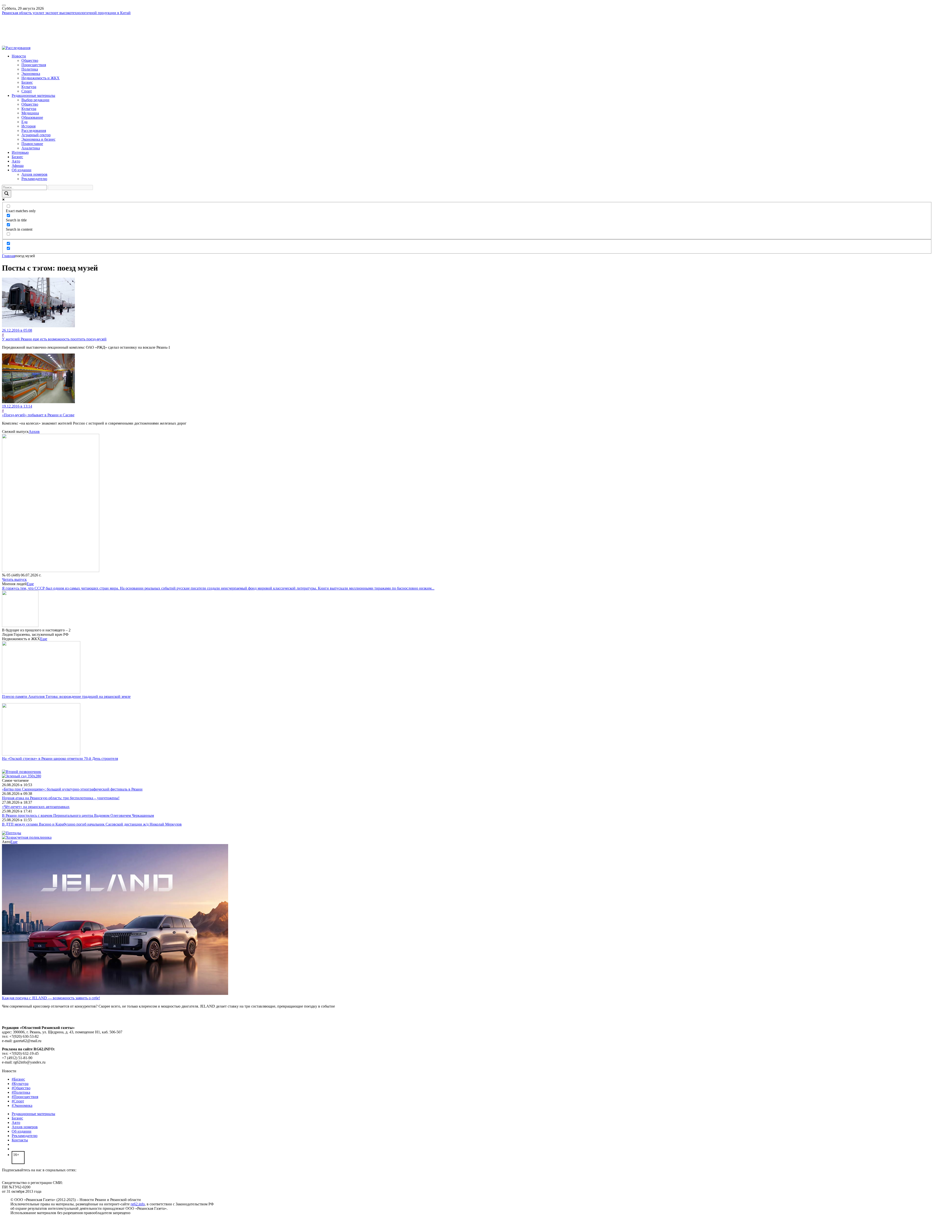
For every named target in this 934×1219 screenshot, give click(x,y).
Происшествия (33, 65)
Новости (19, 56)
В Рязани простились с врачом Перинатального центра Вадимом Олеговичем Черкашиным (78, 815)
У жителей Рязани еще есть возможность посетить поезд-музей (54, 339)
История (28, 126)
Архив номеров (34, 174)
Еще (30, 584)
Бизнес (27, 82)
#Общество (21, 1088)
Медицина (30, 113)
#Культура (20, 1084)
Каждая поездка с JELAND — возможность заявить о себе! (51, 998)
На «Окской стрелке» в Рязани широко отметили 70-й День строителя (60, 758)
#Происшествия (25, 1097)
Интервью (20, 152)
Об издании (21, 170)
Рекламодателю (34, 179)
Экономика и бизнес (38, 139)
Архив (34, 431)
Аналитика (30, 148)
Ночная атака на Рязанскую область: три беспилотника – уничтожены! (60, 798)
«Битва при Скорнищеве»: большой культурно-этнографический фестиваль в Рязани (72, 789)
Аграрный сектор (36, 135)
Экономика (30, 74)
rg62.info (138, 1204)
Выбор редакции (35, 100)
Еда (24, 122)
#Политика (21, 1092)
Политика (29, 69)
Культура (28, 87)
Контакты (20, 1140)
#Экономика (22, 1105)
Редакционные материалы (33, 95)
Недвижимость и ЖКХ (40, 78)
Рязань (7, 26)
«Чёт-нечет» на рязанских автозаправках (36, 807)
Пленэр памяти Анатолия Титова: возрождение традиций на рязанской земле (66, 696)
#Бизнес (18, 1079)
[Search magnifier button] (6, 194)
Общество (29, 60)
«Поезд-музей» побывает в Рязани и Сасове (38, 415)
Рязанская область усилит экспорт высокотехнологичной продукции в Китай (66, 13)
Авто (16, 161)
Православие (32, 144)
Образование (32, 117)
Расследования (33, 130)
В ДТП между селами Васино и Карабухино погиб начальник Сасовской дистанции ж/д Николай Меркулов (92, 824)
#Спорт (18, 1101)
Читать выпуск (14, 579)
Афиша (18, 166)
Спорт (26, 91)
